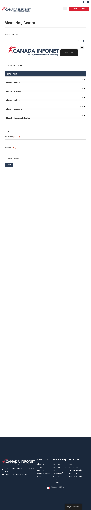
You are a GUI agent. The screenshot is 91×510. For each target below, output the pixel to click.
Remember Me (13, 158)
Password (12, 148)
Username (12, 137)
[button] (65, 8)
